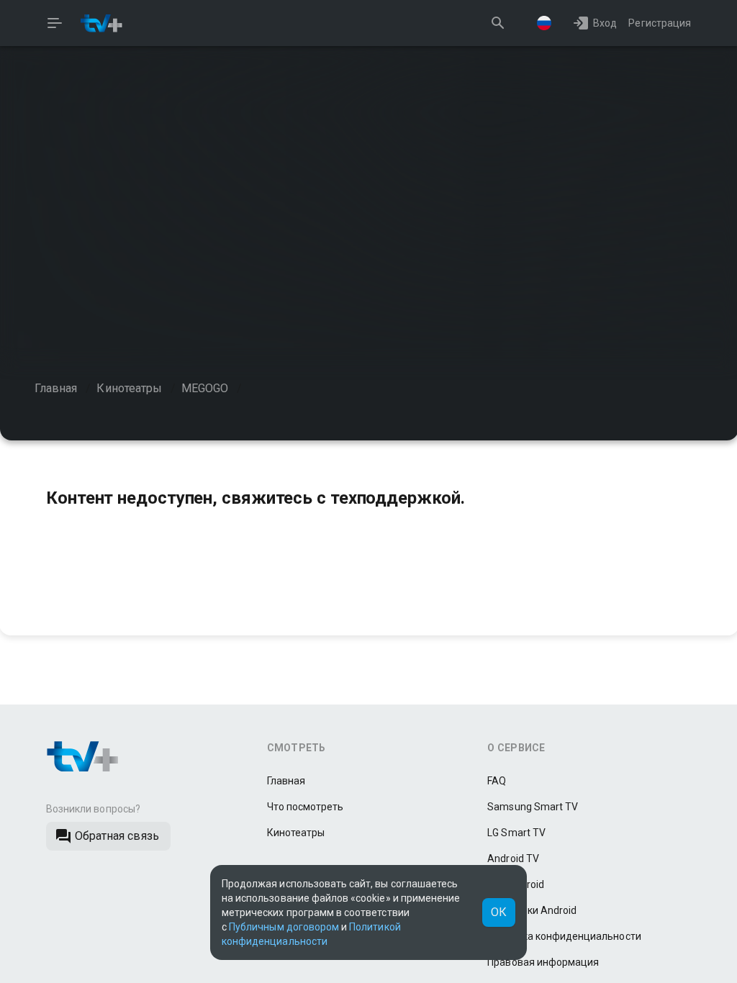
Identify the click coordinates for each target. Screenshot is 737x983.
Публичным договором (284, 927)
